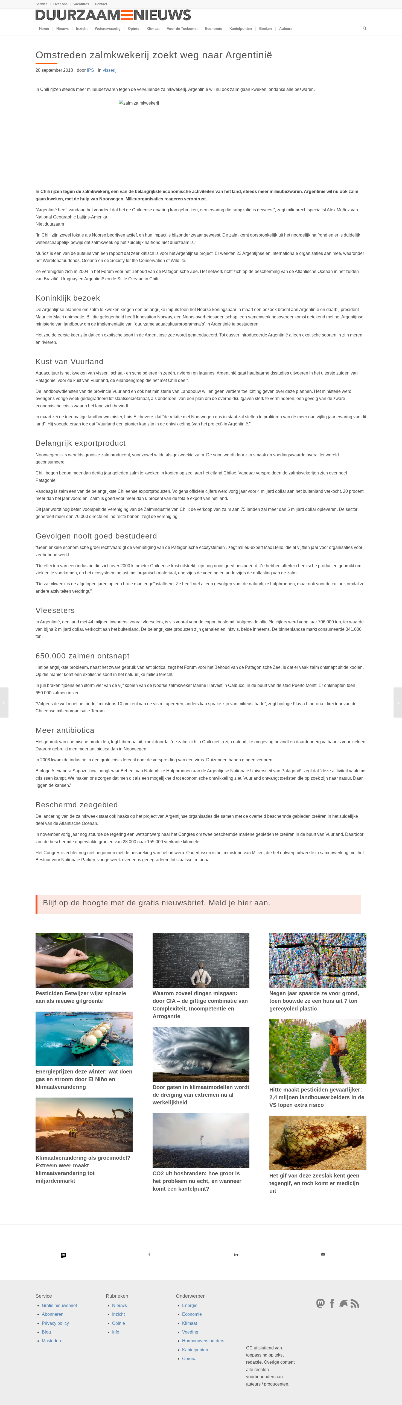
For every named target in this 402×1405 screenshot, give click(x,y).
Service (42, 4)
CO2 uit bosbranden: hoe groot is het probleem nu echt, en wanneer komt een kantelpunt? (197, 1181)
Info (115, 1332)
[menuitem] (43, 4)
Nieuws (119, 1305)
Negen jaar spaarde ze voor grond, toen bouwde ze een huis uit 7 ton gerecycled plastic (314, 1001)
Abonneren (52, 1314)
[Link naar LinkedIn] (236, 1254)
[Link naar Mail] (322, 1254)
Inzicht (118, 1314)
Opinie (118, 1323)
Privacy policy (55, 1323)
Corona (189, 1358)
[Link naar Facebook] (149, 1254)
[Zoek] (362, 29)
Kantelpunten (195, 1350)
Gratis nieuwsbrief (59, 1305)
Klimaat (189, 1323)
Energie (189, 1305)
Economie (192, 1314)
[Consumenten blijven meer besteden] (4, 702)
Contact (101, 4)
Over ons (60, 4)
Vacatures (81, 4)
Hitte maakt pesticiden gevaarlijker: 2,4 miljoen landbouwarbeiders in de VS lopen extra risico (316, 1097)
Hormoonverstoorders (203, 1340)
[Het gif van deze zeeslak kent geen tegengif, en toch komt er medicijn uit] (317, 1143)
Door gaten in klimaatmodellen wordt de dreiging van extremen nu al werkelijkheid (201, 1094)
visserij (109, 70)
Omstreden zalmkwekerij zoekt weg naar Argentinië (154, 55)
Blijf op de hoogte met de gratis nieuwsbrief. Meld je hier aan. (157, 903)
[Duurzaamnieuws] (113, 15)
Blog (46, 1332)
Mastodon (51, 1340)
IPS (90, 70)
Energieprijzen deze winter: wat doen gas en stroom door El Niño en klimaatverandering (84, 1079)
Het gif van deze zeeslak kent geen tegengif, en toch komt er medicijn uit (314, 1183)
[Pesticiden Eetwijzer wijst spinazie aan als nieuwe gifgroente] (84, 960)
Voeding (190, 1332)
